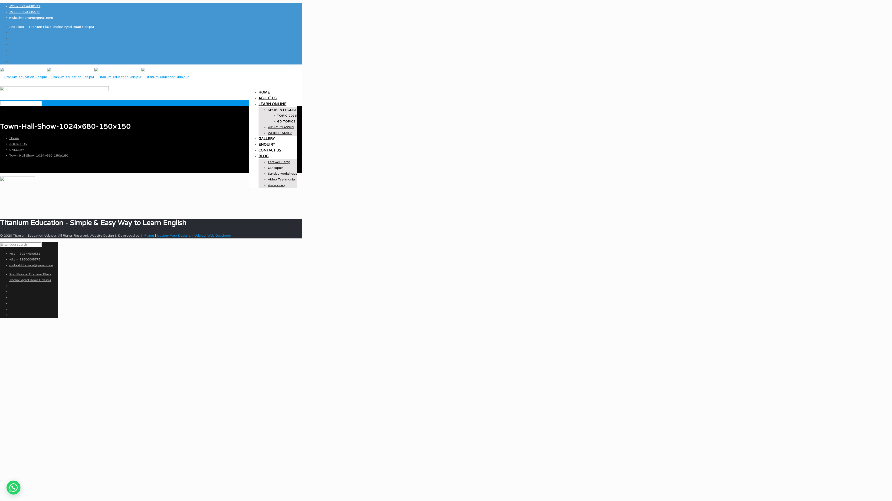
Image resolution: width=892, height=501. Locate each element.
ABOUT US (18, 144)
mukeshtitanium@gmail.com (31, 18)
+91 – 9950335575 (24, 12)
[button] (13, 488)
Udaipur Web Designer (174, 236)
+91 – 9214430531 (24, 6)
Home (14, 138)
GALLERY (16, 150)
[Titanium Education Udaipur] (94, 76)
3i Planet (148, 236)
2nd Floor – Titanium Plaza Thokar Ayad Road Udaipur (51, 27)
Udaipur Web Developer (212, 236)
